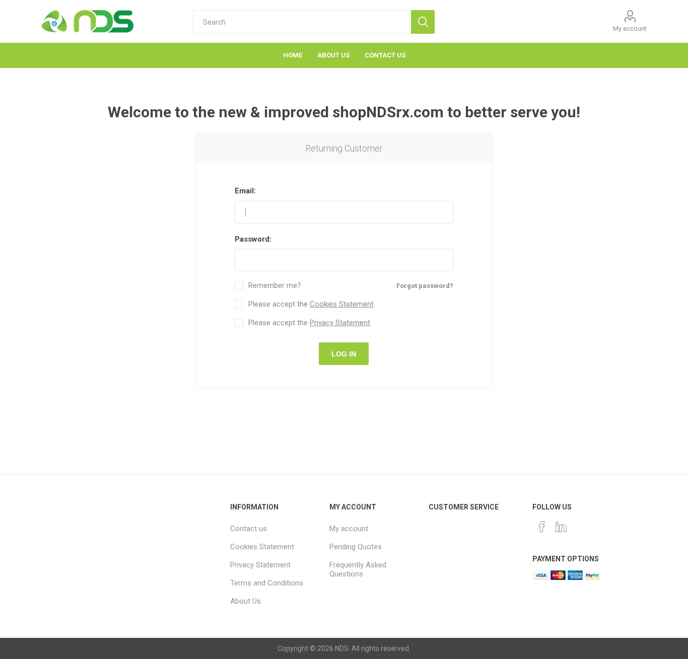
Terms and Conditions (266, 583)
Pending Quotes (355, 546)
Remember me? (274, 285)
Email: (245, 190)
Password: (253, 239)
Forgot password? (424, 285)
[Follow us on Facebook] (542, 527)
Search (423, 22)
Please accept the (311, 304)
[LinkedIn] (561, 527)
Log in (343, 354)
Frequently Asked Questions (357, 569)
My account (630, 28)
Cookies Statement (342, 304)
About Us (245, 601)
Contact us (248, 528)
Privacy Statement (340, 322)
